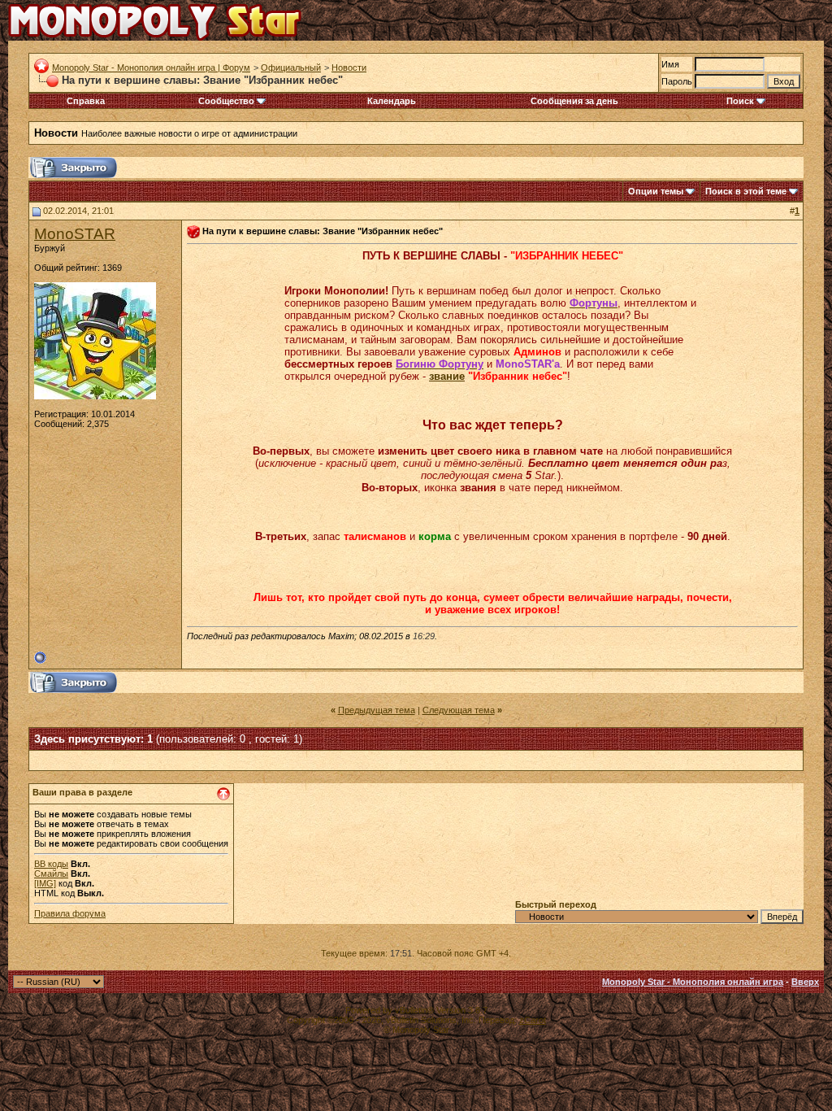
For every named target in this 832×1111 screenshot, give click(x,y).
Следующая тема (458, 710)
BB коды (51, 864)
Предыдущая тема (376, 710)
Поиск (740, 101)
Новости (349, 67)
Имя (670, 64)
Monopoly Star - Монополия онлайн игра (692, 982)
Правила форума (70, 913)
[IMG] (45, 883)
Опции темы (655, 191)
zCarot (532, 1020)
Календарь (391, 101)
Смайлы (51, 873)
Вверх (805, 982)
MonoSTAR (74, 233)
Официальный (291, 67)
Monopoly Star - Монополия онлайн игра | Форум (151, 67)
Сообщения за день (574, 101)
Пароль (676, 81)
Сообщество (226, 101)
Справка (86, 101)
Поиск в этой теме (745, 191)
